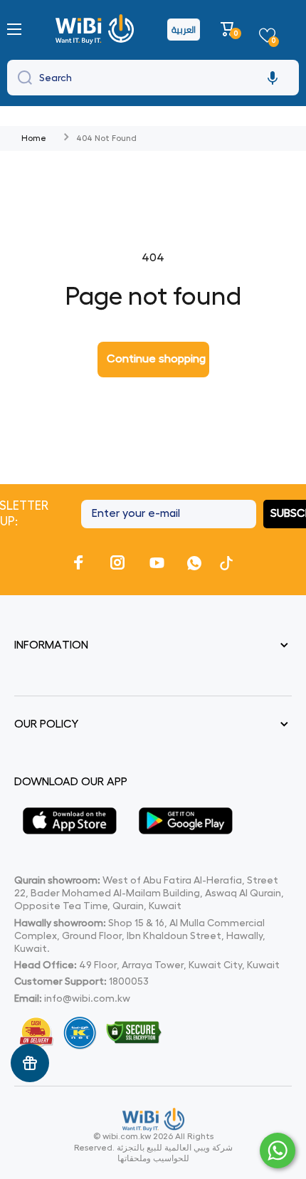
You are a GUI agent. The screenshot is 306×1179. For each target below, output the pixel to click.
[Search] (21, 77)
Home (33, 138)
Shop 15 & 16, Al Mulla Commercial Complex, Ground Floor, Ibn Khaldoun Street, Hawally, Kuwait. (139, 935)
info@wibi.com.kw (87, 998)
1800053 (129, 981)
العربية (184, 29)
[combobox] (153, 77)
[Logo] (96, 29)
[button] (229, 29)
